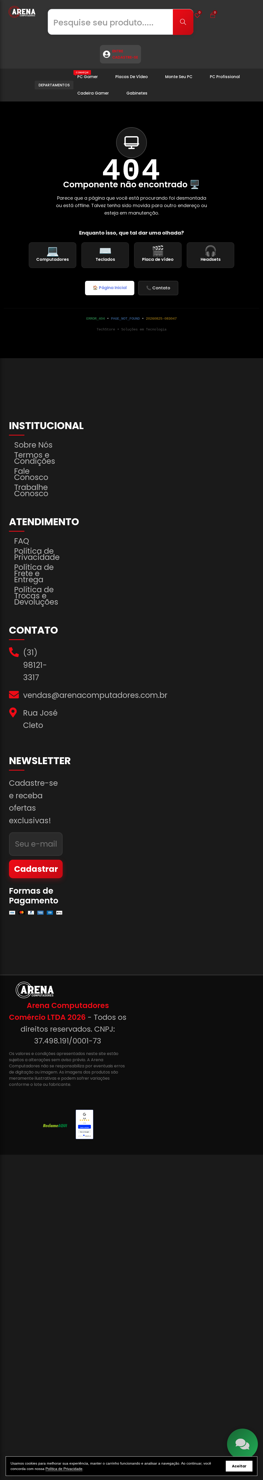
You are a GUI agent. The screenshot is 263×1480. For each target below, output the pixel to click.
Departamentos (54, 85)
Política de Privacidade (37, 554)
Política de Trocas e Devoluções (36, 596)
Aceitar (239, 1466)
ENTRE (117, 51)
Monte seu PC (178, 76)
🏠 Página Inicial (110, 288)
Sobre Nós (33, 445)
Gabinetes (136, 93)
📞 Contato (158, 288)
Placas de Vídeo (131, 76)
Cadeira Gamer (93, 93)
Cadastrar (36, 869)
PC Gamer (87, 75)
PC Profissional (225, 76)
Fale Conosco (31, 474)
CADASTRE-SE (125, 57)
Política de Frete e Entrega (34, 573)
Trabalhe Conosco (31, 490)
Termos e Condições (34, 458)
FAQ (21, 541)
